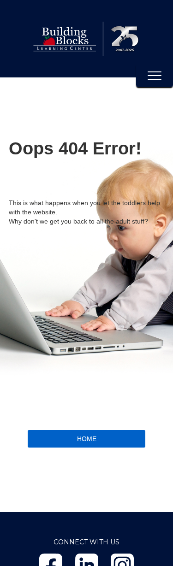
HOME (86, 438)
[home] (86, 38)
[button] (154, 75)
